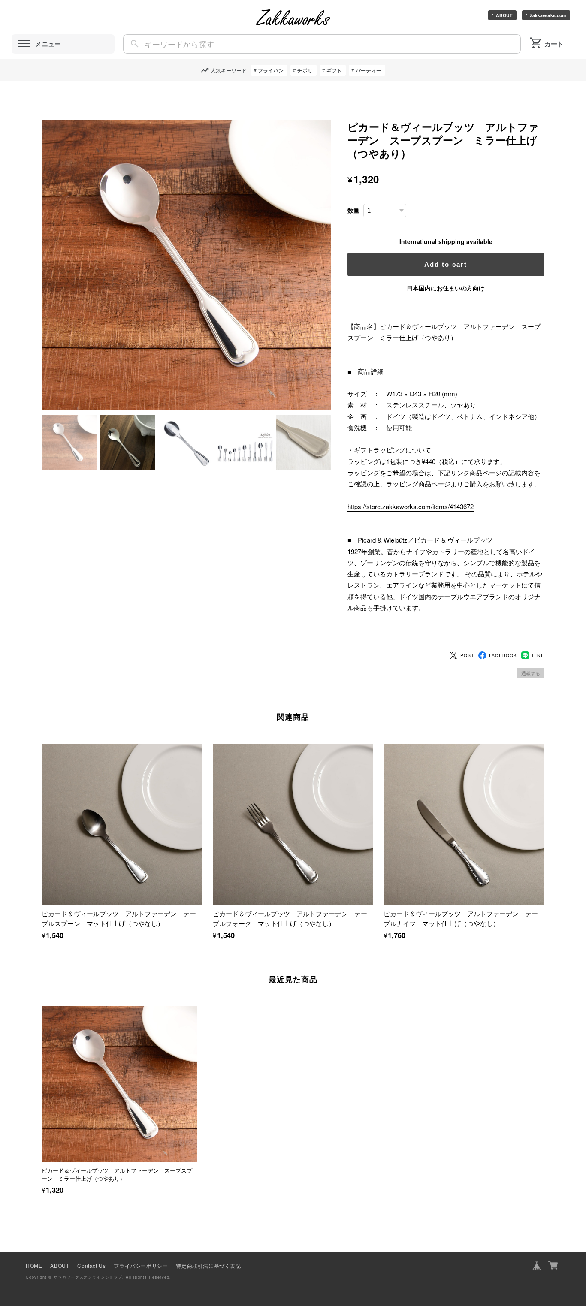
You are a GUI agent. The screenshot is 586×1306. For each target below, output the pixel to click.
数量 (353, 210)
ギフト (334, 70)
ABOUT (504, 15)
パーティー (368, 70)
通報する (530, 673)
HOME (34, 1265)
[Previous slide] (41, 1083)
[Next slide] (544, 1083)
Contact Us (91, 1265)
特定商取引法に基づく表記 (208, 1265)
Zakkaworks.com (548, 15)
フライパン (271, 70)
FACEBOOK (503, 655)
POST (467, 655)
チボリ (305, 70)
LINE (538, 655)
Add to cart (445, 264)
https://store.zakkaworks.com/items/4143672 (410, 506)
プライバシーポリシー (141, 1265)
